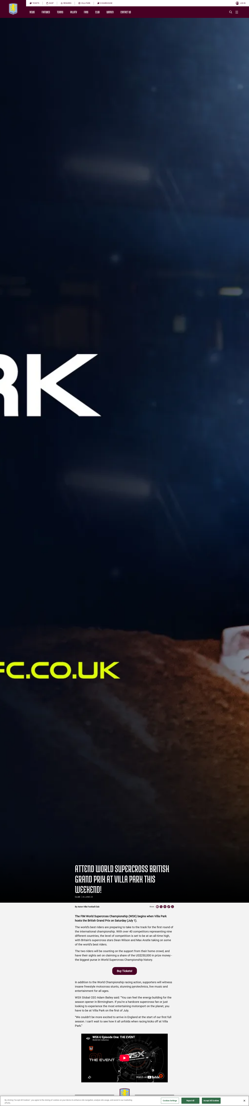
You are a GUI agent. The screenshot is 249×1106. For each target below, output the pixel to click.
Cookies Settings (170, 1101)
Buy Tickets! (124, 971)
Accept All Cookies (211, 1101)
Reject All (190, 1101)
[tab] (34, 3)
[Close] (244, 1100)
